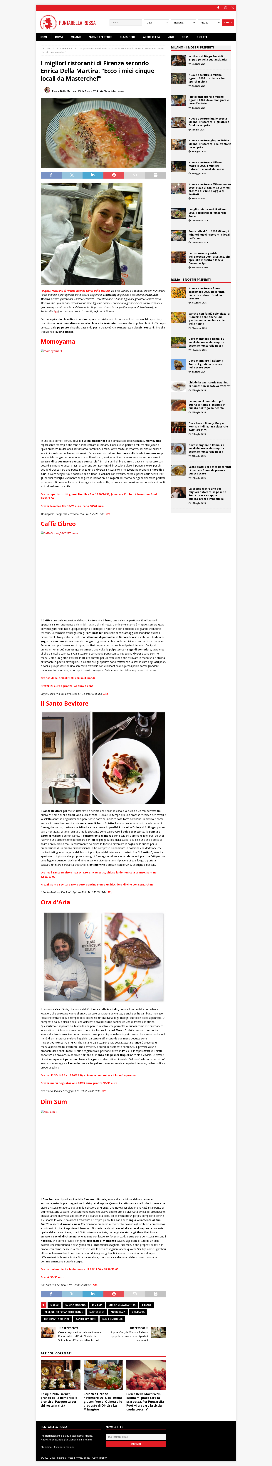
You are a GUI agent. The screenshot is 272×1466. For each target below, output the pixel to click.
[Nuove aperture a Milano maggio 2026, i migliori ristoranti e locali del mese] (178, 166)
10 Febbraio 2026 (200, 242)
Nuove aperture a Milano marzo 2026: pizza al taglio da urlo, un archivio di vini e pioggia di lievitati (210, 189)
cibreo (54, 1304)
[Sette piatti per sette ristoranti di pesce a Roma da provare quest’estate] (178, 470)
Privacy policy (83, 1457)
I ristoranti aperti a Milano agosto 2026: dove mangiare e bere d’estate (209, 100)
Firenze (147, 1304)
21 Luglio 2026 (199, 434)
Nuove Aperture (100, 37)
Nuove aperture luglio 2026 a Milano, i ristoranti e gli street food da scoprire (209, 122)
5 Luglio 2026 (198, 129)
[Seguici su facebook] (218, 8)
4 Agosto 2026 (198, 371)
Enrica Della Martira (64, 91)
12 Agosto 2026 (199, 349)
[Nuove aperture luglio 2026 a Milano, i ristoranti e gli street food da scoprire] (178, 122)
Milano (76, 37)
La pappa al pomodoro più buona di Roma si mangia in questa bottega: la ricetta (207, 404)
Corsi (185, 37)
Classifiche (127, 37)
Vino (171, 37)
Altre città (151, 37)
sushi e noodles (112, 1319)
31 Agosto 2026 (199, 302)
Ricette (202, 37)
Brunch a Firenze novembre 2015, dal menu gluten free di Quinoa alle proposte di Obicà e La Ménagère (103, 1401)
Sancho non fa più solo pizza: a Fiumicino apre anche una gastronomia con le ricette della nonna (209, 319)
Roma (59, 37)
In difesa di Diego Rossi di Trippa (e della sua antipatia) (208, 57)
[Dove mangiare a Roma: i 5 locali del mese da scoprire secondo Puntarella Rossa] (178, 342)
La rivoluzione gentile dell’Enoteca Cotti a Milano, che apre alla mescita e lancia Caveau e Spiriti (210, 258)
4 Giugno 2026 (199, 151)
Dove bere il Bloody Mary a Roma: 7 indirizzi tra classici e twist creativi (208, 426)
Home (44, 37)
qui (56, 311)
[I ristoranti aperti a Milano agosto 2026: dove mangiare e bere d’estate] (178, 100)
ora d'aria (138, 1312)
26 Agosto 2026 (199, 328)
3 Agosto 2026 (198, 85)
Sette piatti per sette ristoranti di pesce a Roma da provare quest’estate (210, 470)
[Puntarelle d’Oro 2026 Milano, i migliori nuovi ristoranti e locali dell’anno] (178, 235)
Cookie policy (99, 1457)
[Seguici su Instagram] (225, 8)
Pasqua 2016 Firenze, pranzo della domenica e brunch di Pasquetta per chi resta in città (59, 1400)
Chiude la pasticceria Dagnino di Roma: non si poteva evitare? (210, 384)
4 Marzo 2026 (198, 198)
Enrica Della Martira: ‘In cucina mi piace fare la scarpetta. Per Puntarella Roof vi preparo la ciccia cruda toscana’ (145, 1401)
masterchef (96, 1312)
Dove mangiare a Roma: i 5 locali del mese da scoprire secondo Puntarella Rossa (206, 342)
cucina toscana (75, 1304)
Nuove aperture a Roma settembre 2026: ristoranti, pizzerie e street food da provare (207, 293)
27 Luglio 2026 (199, 390)
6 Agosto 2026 (198, 63)
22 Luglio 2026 (199, 412)
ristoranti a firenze (56, 1319)
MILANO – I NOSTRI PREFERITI (192, 47)
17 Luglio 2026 (199, 478)
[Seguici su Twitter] (232, 8)
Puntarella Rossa (64, 1457)
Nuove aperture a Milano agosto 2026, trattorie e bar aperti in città (207, 78)
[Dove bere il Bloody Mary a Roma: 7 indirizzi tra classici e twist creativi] (178, 427)
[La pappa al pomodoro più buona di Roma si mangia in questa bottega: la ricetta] (178, 405)
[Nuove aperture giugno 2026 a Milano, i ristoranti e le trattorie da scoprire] (178, 144)
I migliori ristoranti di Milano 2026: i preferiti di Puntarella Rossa (207, 213)
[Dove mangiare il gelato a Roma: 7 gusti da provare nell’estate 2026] (178, 364)
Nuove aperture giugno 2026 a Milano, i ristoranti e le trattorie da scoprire (210, 144)
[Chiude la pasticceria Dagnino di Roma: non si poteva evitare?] (178, 386)
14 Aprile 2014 (90, 91)
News (120, 91)
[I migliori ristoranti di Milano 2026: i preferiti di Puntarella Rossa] (178, 213)
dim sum (97, 1304)
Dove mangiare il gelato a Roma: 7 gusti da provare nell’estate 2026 (206, 364)
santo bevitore (86, 1319)
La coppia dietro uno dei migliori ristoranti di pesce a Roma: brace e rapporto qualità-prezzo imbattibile (207, 494)
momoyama (118, 1312)
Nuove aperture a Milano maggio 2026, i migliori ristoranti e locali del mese (206, 166)
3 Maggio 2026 (199, 173)
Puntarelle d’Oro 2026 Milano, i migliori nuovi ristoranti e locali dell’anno (209, 234)
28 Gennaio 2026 (200, 267)
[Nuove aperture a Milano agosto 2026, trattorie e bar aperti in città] (178, 78)
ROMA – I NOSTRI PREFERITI (191, 280)
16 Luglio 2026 (199, 503)
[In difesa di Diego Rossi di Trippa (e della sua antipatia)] (178, 60)
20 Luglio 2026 (199, 455)
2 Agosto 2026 (198, 107)
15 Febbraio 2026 (200, 220)
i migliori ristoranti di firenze (63, 1312)
